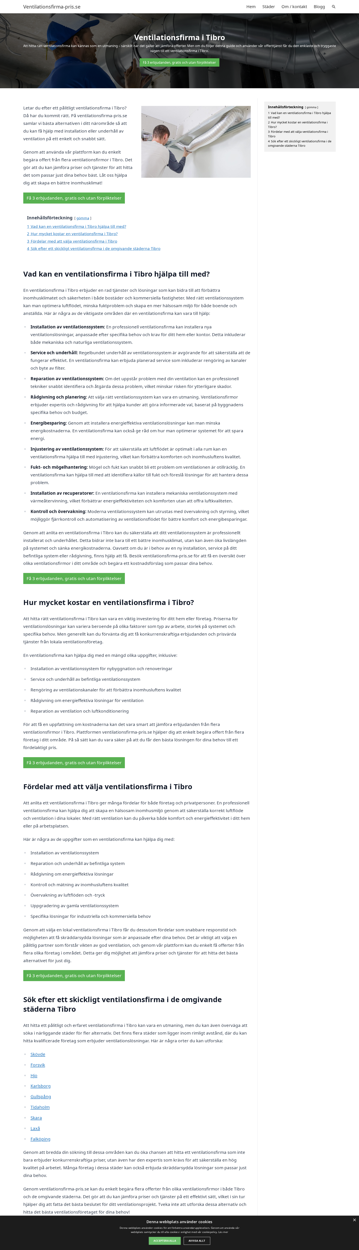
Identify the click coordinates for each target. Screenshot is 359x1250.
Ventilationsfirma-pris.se (52, 6)
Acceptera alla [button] (165, 1241)
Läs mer (223, 1232)
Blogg (319, 6)
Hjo (34, 1075)
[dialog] (179, 1233)
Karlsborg (41, 1086)
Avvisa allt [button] (197, 1241)
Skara (36, 1118)
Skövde (38, 1054)
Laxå (35, 1128)
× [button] (354, 1220)
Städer (268, 6)
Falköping (40, 1139)
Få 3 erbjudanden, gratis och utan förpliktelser (179, 62)
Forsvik (38, 1065)
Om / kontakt (294, 6)
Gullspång (41, 1096)
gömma (82, 218)
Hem (251, 6)
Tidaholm (40, 1107)
